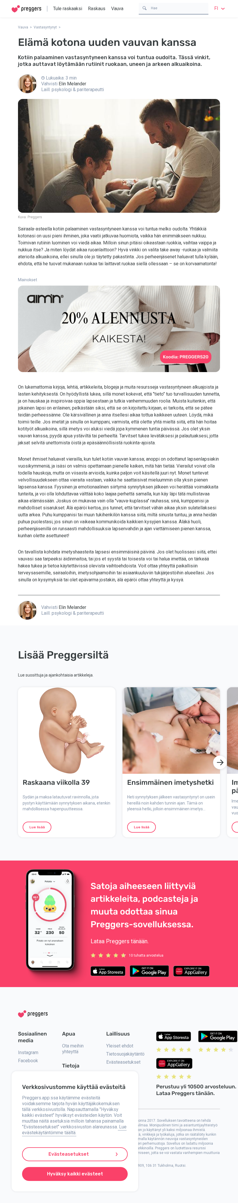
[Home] (26, 8)
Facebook (28, 1060)
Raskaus (96, 8)
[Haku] (144, 7)
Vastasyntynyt (45, 27)
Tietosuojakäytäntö (125, 1054)
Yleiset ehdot (119, 1046)
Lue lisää (37, 827)
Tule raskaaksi (67, 8)
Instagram (28, 1052)
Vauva (117, 8)
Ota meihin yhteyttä (73, 1048)
